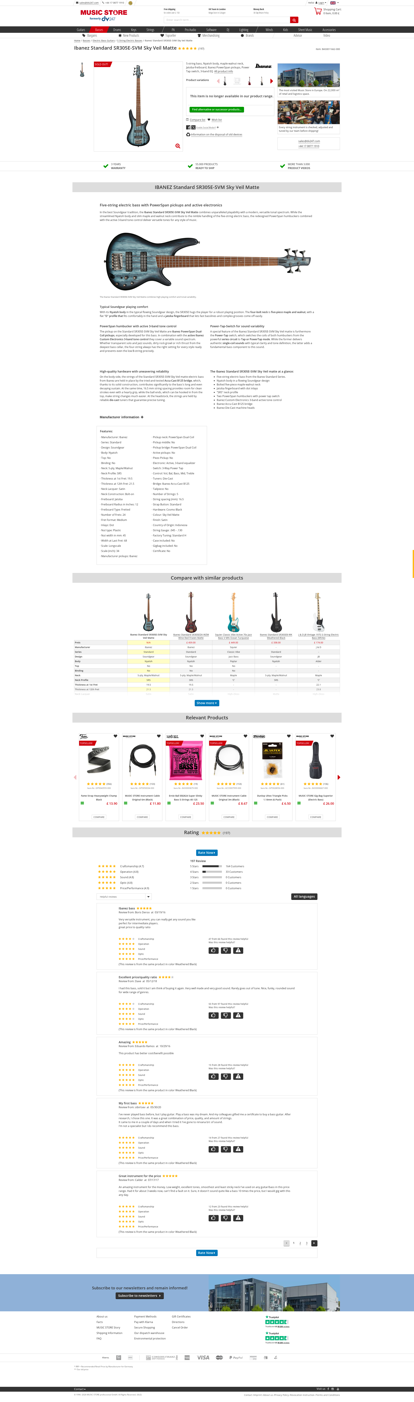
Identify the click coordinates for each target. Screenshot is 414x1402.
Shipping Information (109, 1333)
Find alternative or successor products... (216, 109)
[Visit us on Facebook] (328, 1389)
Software (211, 29)
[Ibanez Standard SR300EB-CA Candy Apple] (249, 80)
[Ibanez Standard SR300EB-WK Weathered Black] (261, 80)
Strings (150, 29)
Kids (285, 29)
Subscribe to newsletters (137, 1295)
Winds (269, 29)
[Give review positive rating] (214, 950)
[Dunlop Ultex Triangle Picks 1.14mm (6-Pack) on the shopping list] (289, 736)
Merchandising (210, 35)
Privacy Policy (281, 1395)
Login (321, 2)
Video (326, 35)
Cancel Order (180, 1327)
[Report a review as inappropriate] (238, 950)
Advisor (298, 35)
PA (173, 29)
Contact (79, 1389)
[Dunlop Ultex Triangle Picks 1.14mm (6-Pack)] (272, 760)
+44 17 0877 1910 (308, 146)
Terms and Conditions (328, 1395)
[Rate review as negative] (226, 950)
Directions (178, 1322)
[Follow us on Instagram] (333, 1389)
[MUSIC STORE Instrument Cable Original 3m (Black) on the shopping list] (245, 736)
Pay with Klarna (143, 1322)
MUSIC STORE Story (108, 1327)
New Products (131, 35)
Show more (205, 703)
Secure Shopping (144, 1327)
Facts (100, 1322)
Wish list (217, 120)
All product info (223, 71)
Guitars (81, 29)
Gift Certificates (181, 1316)
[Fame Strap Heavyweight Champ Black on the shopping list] (115, 736)
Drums (117, 29)
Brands (250, 35)
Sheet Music (305, 29)
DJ (228, 29)
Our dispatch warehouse (149, 1333)
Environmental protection (150, 1338)
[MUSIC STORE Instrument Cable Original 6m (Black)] (142, 760)
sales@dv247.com (89, 2)
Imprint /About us (263, 1395)
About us (102, 1316)
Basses (99, 29)
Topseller (170, 35)
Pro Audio (190, 29)
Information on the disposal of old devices (216, 134)
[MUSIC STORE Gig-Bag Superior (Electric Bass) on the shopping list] (332, 736)
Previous (218, 81)
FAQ (99, 1338)
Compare (98, 817)
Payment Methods (145, 1316)
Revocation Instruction (302, 1395)
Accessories (329, 29)
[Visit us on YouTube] (338, 1389)
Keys (133, 29)
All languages (304, 896)
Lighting (243, 29)
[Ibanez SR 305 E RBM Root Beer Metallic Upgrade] (237, 80)
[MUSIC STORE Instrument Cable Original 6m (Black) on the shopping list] (159, 736)
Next (271, 81)
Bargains (92, 35)
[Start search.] (294, 20)
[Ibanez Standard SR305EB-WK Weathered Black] (224, 80)
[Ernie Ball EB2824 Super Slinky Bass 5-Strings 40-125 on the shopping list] (202, 736)
